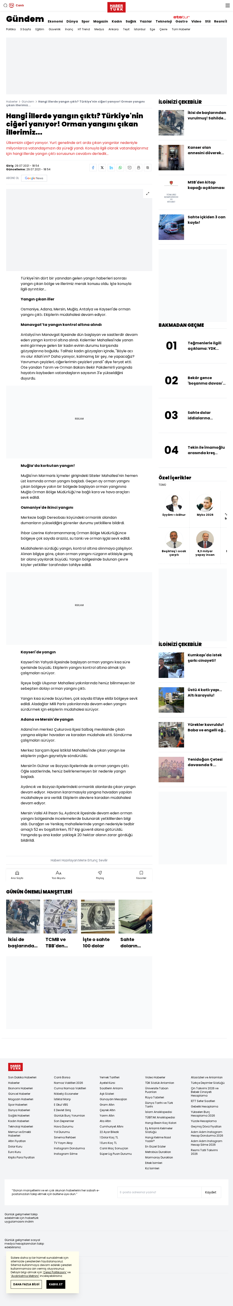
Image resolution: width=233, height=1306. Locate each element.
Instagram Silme (65, 1154)
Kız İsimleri (152, 1168)
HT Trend (84, 29)
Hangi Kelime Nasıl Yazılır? (158, 1139)
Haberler (12, 101)
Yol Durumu (62, 1132)
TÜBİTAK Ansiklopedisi (160, 1117)
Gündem (25, 19)
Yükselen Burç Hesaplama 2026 (203, 1113)
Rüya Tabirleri (154, 1097)
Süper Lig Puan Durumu (116, 1154)
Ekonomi (55, 21)
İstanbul (139, 29)
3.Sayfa (25, 29)
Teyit (126, 29)
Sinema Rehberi (65, 1137)
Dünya (72, 21)
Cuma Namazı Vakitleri (70, 1088)
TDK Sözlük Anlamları (159, 1083)
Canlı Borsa (62, 1077)
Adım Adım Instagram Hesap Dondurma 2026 (207, 1133)
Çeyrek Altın (107, 1110)
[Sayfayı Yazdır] (138, 167)
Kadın (117, 21)
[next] (150, 925)
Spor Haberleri (17, 1105)
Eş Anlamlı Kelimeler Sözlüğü (158, 1130)
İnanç (69, 29)
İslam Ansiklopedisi (158, 1112)
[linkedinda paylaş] (111, 167)
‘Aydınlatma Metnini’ (25, 1276)
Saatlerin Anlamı (111, 1088)
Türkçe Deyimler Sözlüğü (208, 1083)
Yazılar (146, 21)
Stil (207, 21)
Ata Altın (105, 1121)
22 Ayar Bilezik (109, 1132)
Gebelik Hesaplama (204, 1106)
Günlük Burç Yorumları (69, 1115)
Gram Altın (107, 1105)
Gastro (181, 21)
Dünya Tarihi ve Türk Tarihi (159, 1104)
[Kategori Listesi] (227, 5)
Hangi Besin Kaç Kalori (160, 1123)
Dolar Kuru (15, 1146)
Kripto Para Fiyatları (21, 1157)
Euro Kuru (14, 1152)
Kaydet (210, 1192)
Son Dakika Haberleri (22, 1077)
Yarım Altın (107, 1115)
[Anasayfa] (15, 1067)
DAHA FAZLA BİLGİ (26, 1284)
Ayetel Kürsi (107, 1083)
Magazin (100, 21)
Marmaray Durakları (159, 1157)
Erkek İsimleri (153, 1163)
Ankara (114, 29)
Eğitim (39, 29)
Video (196, 21)
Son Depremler (64, 1121)
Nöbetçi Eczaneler (66, 1094)
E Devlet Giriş (62, 1110)
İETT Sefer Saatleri (203, 1101)
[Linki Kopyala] (147, 167)
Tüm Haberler (181, 29)
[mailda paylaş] (129, 167)
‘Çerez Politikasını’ (55, 1272)
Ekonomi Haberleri (20, 1088)
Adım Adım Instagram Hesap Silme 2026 (206, 1143)
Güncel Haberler (19, 1094)
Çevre (163, 29)
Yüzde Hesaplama (204, 1121)
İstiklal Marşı (62, 1099)
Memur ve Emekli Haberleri (19, 1133)
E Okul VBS (61, 1105)
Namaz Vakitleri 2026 (68, 1083)
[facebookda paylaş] (93, 167)
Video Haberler (155, 1077)
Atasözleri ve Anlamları (207, 1077)
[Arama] (5, 5)
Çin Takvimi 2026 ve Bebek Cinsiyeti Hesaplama (204, 1091)
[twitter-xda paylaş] (102, 167)
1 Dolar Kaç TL (109, 1137)
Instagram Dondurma (69, 1148)
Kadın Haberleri (18, 1121)
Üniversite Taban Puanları (156, 1090)
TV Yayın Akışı (63, 1143)
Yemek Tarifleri (109, 1077)
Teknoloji (164, 21)
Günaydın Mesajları (113, 1099)
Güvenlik (55, 29)
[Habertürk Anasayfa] (116, 6)
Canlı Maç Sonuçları (114, 1148)
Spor (85, 21)
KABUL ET (56, 1284)
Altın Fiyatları (17, 1141)
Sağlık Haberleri (19, 1115)
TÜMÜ (162, 485)
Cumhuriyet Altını (111, 1126)
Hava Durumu (63, 1126)
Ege (152, 29)
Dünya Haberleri (19, 1110)
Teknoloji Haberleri (20, 1126)
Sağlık (131, 21)
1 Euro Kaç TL (108, 1143)
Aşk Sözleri (107, 1094)
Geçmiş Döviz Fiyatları (206, 1126)
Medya (99, 29)
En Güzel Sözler (155, 1146)
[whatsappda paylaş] (120, 167)
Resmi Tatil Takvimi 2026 (204, 1152)
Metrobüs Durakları (158, 1152)
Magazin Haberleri (20, 1099)
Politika (11, 29)
